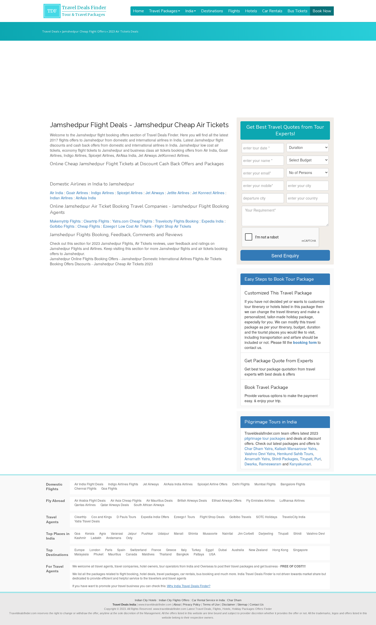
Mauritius (114, 554)
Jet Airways (155, 192)
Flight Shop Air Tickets (173, 226)
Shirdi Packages (285, 458)
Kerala (89, 533)
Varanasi (117, 533)
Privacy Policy (192, 604)
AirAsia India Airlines (178, 484)
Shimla (193, 533)
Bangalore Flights (293, 484)
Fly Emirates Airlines (260, 500)
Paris (108, 549)
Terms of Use (211, 604)
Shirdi (297, 533)
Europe (79, 549)
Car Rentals (272, 11)
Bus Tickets (297, 11)
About (177, 604)
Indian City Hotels (146, 600)
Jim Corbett (246, 533)
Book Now (322, 11)
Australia (238, 549)
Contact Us (257, 604)
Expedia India (213, 221)
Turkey (196, 549)
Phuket (98, 554)
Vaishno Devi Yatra (260, 453)
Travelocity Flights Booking (176, 221)
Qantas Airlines (85, 504)
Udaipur (163, 533)
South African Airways (149, 504)
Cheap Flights (89, 226)
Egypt (210, 549)
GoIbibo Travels (240, 516)
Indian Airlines (61, 197)
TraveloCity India (293, 516)
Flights (234, 11)
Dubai (222, 549)
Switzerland (138, 549)
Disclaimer (228, 604)
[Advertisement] (188, 79)
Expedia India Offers (155, 516)
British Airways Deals (192, 500)
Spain (121, 549)
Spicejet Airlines (129, 192)
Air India (56, 192)
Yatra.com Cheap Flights (132, 221)
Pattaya (199, 554)
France (156, 549)
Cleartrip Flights (96, 221)
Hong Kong (280, 549)
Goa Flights (109, 488)
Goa (77, 533)
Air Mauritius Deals (159, 500)
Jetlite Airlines (178, 192)
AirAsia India (86, 197)
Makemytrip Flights (65, 221)
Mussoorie (210, 533)
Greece (171, 549)
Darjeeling (266, 533)
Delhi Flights (241, 484)
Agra (102, 533)
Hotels (251, 11)
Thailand (165, 554)
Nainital (227, 533)
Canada (131, 554)
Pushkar (147, 533)
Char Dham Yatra (259, 448)
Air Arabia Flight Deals (90, 500)
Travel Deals (50, 31)
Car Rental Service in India (208, 600)
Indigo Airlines (102, 192)
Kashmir (80, 537)
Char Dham (234, 600)
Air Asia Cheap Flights (125, 500)
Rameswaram (270, 463)
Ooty (129, 537)
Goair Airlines (77, 192)
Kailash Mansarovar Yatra (295, 448)
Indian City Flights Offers (174, 600)
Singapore (300, 549)
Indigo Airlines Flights (123, 484)
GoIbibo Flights (62, 226)
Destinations (212, 11)
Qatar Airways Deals (115, 504)
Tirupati (306, 458)
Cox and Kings (101, 516)
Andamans (113, 537)
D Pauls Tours (126, 516)
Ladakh (96, 537)
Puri (317, 458)
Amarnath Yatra (257, 458)
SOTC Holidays (266, 516)
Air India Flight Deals (88, 484)
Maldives (148, 554)
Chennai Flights (85, 488)
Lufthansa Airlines (292, 500)
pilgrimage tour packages (265, 438)
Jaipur (132, 533)
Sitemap (242, 604)
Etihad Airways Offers (226, 500)
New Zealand (258, 549)
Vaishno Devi (315, 533)
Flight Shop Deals (212, 516)
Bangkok (182, 554)
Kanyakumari (300, 463)
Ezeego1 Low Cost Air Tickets (127, 226)
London (95, 549)
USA (212, 554)
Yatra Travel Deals (87, 521)
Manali (178, 533)
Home (138, 11)
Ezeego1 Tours (184, 516)
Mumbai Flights (265, 484)
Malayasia (81, 554)
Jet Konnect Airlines (208, 192)
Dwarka (251, 463)
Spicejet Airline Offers (212, 484)
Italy (184, 549)
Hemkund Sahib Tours (295, 453)
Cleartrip (80, 516)
